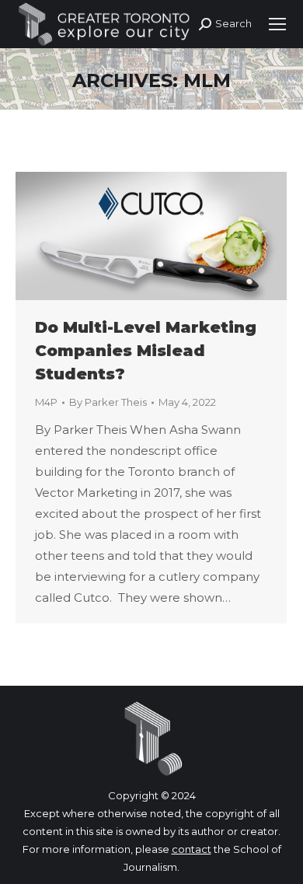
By (108, 402)
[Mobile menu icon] (277, 24)
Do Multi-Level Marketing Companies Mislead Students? (145, 350)
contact (191, 849)
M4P (46, 402)
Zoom (130, 235)
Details (172, 235)
